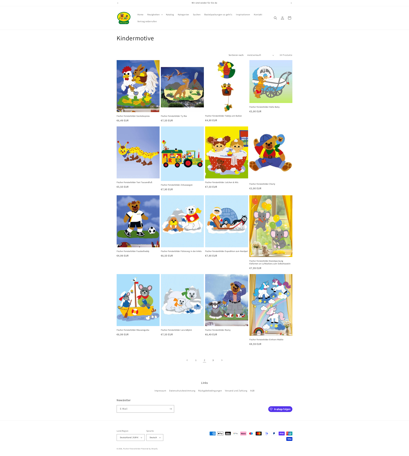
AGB (252, 390)
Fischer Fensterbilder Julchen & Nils (221, 182)
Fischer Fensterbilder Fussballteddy (133, 251)
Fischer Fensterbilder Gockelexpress (133, 116)
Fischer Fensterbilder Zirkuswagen (177, 185)
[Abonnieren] (170, 409)
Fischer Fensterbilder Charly (262, 184)
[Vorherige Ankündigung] (117, 3)
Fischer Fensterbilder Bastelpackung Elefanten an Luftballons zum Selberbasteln (269, 262)
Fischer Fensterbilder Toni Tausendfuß (134, 182)
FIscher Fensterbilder (132, 449)
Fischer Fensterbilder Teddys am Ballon (223, 116)
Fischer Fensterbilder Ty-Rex (174, 116)
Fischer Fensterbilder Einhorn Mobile (266, 339)
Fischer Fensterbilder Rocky (218, 330)
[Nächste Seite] (221, 360)
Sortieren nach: (236, 55)
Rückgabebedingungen (210, 390)
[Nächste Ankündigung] (291, 3)
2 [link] (204, 360)
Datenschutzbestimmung (182, 390)
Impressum (160, 390)
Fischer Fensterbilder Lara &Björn (176, 330)
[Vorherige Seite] (187, 360)
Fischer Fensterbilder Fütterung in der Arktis (181, 251)
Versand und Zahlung (236, 390)
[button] (154, 14)
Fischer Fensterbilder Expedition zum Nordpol (226, 251)
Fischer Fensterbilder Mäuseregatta (133, 330)
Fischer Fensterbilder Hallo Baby (264, 107)
